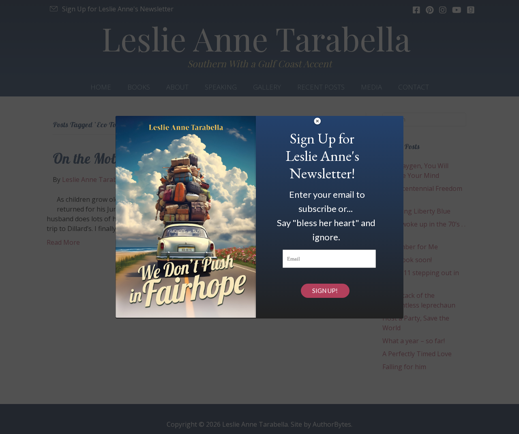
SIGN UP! (325, 290)
